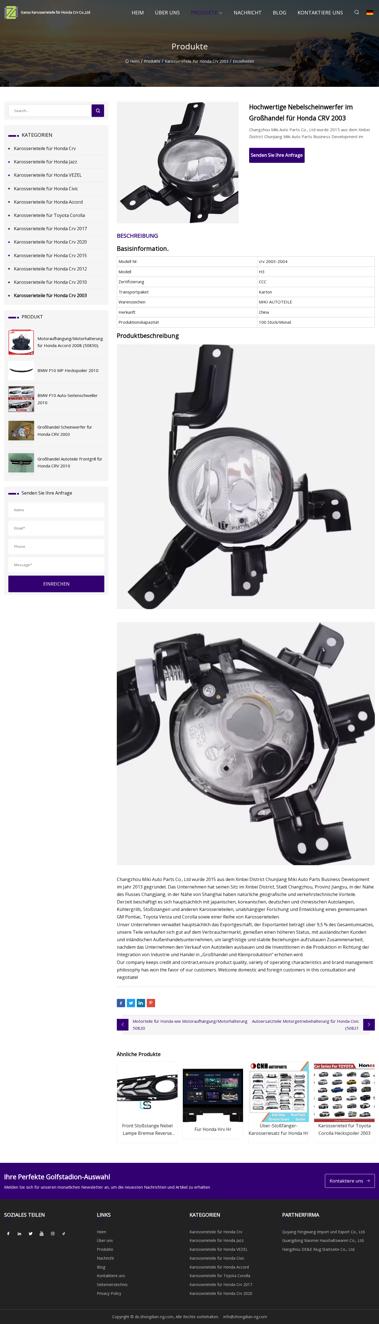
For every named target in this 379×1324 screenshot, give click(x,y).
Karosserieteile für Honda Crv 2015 (50, 255)
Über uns (167, 12)
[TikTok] (64, 1234)
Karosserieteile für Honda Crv (45, 148)
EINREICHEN (56, 584)
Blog (279, 12)
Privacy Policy (109, 1293)
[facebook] (8, 1234)
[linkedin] (19, 1234)
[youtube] (41, 1234)
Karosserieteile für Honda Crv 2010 (50, 282)
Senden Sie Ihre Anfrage (277, 155)
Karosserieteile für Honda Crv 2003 (196, 61)
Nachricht (248, 12)
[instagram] (53, 1234)
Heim (138, 12)
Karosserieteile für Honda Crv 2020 (50, 242)
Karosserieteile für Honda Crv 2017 (50, 229)
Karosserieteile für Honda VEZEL (48, 175)
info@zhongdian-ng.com (245, 1316)
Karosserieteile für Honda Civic (46, 189)
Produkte (204, 12)
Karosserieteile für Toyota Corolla (49, 215)
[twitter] (30, 1234)
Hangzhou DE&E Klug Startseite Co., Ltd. (318, 1249)
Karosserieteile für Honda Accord (48, 202)
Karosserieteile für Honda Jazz (45, 162)
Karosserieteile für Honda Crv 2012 (50, 269)
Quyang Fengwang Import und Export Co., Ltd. (323, 1231)
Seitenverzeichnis (112, 1284)
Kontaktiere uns (320, 12)
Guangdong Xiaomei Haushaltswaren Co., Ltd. (323, 1240)
